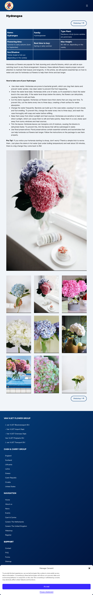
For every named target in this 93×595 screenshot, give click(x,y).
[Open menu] (86, 5)
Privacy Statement (46, 592)
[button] (89, 568)
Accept (46, 586)
